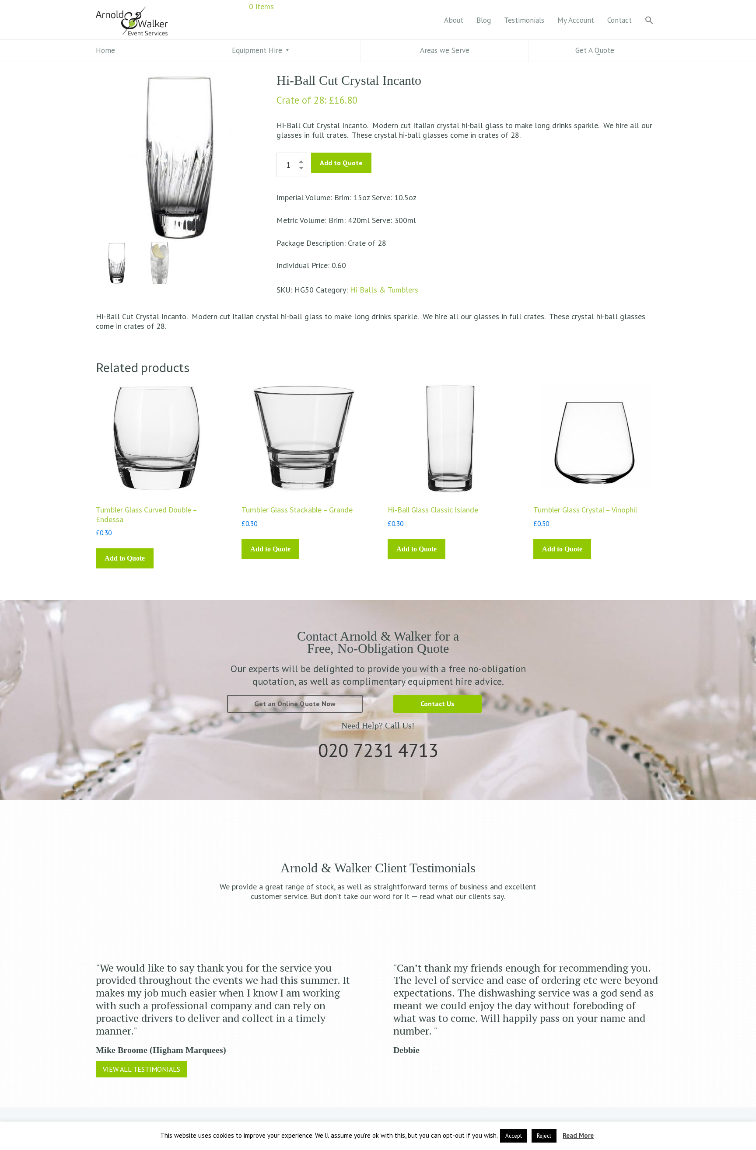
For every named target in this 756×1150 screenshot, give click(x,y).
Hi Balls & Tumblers (384, 290)
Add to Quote (341, 162)
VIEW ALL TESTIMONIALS (141, 1069)
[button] (649, 20)
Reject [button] (544, 1136)
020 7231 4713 (378, 750)
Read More (578, 1135)
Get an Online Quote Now (295, 703)
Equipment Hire (257, 50)
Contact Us (437, 703)
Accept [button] (513, 1136)
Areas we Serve (444, 50)
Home (105, 50)
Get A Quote (594, 50)
